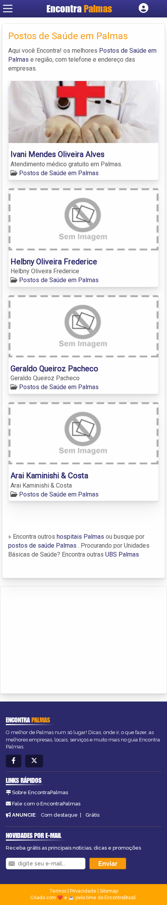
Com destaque (59, 815)
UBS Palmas (122, 554)
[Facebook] (13, 761)
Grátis (92, 815)
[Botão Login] (143, 9)
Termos (57, 891)
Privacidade (83, 891)
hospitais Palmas (80, 536)
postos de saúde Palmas (42, 545)
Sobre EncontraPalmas (40, 792)
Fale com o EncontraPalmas (46, 804)
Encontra (79, 8)
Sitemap (109, 891)
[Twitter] (34, 761)
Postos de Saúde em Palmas (59, 173)
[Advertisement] (64, 638)
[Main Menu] (8, 8)
